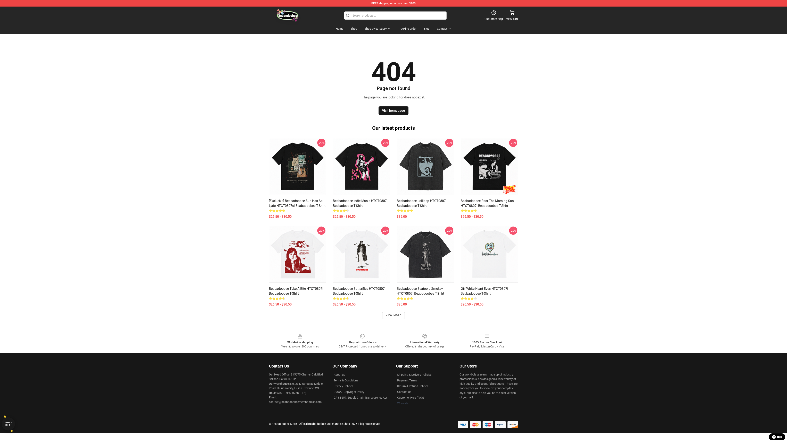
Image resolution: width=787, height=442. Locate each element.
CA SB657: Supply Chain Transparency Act (360, 397)
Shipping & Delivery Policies (414, 374)
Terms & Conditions (346, 380)
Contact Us (404, 392)
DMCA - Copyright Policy (349, 392)
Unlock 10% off (8, 424)
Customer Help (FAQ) (410, 397)
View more (393, 315)
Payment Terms (407, 380)
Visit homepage (393, 111)
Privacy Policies (343, 386)
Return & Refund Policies (412, 386)
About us (339, 374)
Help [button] (779, 436)
